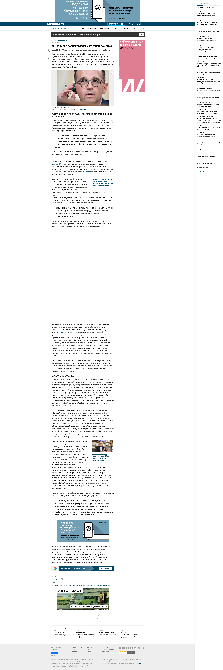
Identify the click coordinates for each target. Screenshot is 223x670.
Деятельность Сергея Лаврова (73, 585)
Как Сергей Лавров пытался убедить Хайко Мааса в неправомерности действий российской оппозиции (102, 182)
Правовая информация (108, 649)
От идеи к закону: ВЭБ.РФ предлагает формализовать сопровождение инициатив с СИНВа (130, 636)
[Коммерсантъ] (55, 24)
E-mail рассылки (106, 651)
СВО (139, 28)
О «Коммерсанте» (77, 647)
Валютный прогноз (117, 28)
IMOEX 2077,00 (72, 28)
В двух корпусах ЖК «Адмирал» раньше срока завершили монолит (108, 635)
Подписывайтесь (105, 568)
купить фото (83, 109)
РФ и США (81, 28)
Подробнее (138, 663)
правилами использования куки (89, 35)
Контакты (74, 651)
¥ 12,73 (64, 28)
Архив (73, 649)
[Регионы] (128, 24)
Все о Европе (55, 585)
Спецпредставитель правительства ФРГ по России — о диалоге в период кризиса (100, 457)
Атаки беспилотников (92, 28)
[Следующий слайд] (143, 632)
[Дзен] (127, 648)
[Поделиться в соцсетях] (48, 59)
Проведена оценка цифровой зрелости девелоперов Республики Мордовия (64, 635)
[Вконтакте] (123, 648)
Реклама (89, 647)
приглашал (87, 172)
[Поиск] (140, 24)
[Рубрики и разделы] (143, 24)
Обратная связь (106, 647)
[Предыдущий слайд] (52, 632)
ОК (142, 35)
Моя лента (206, 4)
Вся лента (200, 171)
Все (65, 628)
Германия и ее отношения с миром (60, 40)
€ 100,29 (59, 28)
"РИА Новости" (64, 332)
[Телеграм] (120, 648)
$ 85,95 (53, 28)
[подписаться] (62, 579)
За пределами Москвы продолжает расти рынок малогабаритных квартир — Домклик (86, 636)
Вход (136, 24)
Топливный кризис (104, 28)
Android (89, 651)
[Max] (139, 648)
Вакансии (89, 649)
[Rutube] (135, 648)
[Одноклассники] (131, 648)
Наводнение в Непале (130, 28)
